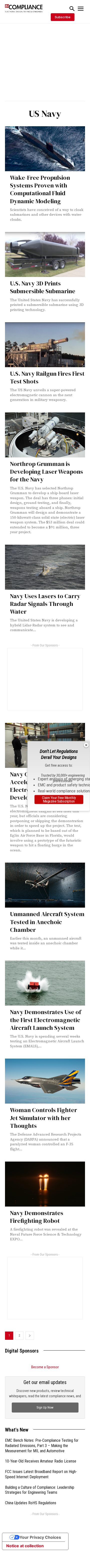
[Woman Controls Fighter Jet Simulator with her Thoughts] (45, 1081)
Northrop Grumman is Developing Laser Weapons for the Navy (46, 471)
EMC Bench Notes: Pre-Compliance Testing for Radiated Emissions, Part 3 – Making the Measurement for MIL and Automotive (41, 1445)
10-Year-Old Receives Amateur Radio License (40, 1461)
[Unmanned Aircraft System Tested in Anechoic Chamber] (45, 885)
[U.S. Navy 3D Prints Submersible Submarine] (45, 254)
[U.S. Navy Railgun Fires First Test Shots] (45, 344)
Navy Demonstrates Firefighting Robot (36, 1217)
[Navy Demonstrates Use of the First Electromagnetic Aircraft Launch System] (45, 983)
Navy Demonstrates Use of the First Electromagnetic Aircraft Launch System (45, 1020)
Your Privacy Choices (40, 1537)
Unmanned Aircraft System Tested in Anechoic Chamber (47, 922)
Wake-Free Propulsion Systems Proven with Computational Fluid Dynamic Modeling (40, 189)
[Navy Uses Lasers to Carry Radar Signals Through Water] (45, 567)
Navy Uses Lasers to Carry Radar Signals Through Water (45, 604)
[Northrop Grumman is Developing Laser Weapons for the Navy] (45, 434)
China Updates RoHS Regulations (30, 1503)
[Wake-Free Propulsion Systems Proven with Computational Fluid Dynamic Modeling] (45, 148)
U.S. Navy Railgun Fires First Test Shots (47, 377)
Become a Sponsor (45, 1367)
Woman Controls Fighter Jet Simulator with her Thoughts (43, 1118)
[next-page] (30, 1336)
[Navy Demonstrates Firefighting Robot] (45, 1184)
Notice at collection (25, 1545)
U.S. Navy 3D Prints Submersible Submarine (42, 287)
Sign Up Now (45, 1407)
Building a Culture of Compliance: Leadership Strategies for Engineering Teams (39, 1490)
